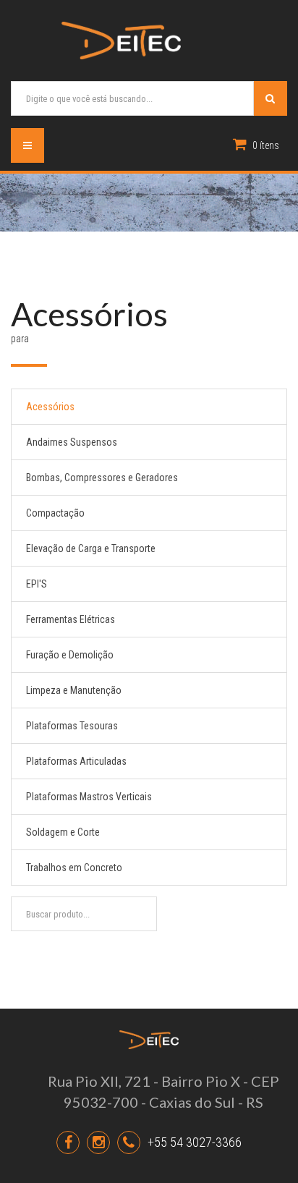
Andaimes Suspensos (71, 442)
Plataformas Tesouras (72, 726)
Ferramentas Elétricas (70, 619)
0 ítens (264, 145)
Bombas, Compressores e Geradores (102, 477)
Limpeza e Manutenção (74, 690)
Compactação (55, 513)
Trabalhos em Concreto (74, 867)
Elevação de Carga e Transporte (91, 548)
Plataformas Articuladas (76, 761)
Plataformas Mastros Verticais (89, 796)
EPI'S (36, 584)
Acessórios (50, 406)
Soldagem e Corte (63, 832)
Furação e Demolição (70, 655)
